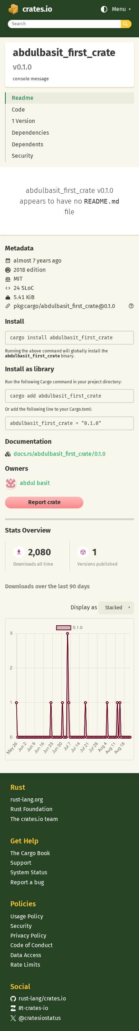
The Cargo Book (30, 853)
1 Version (23, 121)
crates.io (37, 9)
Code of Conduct (31, 945)
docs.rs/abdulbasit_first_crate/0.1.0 (59, 454)
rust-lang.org (26, 799)
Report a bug (27, 882)
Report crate (44, 502)
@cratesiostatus (35, 1018)
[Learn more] (131, 306)
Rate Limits (25, 964)
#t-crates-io (29, 1008)
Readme (23, 98)
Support (20, 862)
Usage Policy (26, 916)
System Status (28, 872)
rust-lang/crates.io (38, 998)
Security (22, 155)
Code (18, 109)
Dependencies (30, 132)
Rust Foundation (31, 809)
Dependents (27, 144)
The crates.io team (34, 819)
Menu (119, 9)
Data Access (25, 955)
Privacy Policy (28, 935)
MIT (18, 278)
